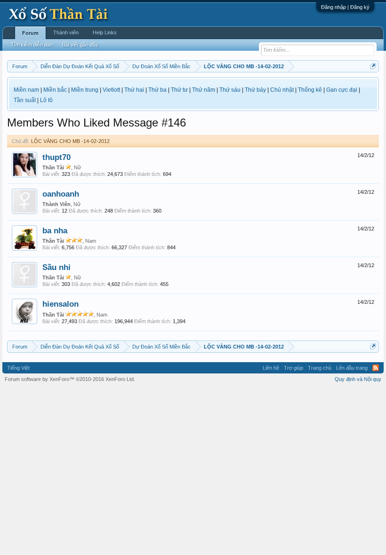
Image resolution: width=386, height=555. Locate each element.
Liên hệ (271, 368)
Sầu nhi (56, 267)
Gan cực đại (341, 90)
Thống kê (310, 90)
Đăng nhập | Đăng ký (345, 7)
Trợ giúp (293, 368)
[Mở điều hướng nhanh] (373, 66)
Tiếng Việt (18, 368)
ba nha (54, 230)
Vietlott (111, 90)
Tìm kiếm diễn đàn (32, 45)
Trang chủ (319, 368)
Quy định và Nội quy (358, 379)
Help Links (105, 32)
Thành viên (66, 32)
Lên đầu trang (352, 368)
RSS (375, 368)
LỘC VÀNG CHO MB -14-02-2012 (70, 141)
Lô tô (46, 100)
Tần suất (25, 100)
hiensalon (60, 304)
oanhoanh (60, 193)
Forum (30, 33)
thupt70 (56, 157)
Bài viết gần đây (80, 45)
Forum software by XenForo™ (70, 379)
